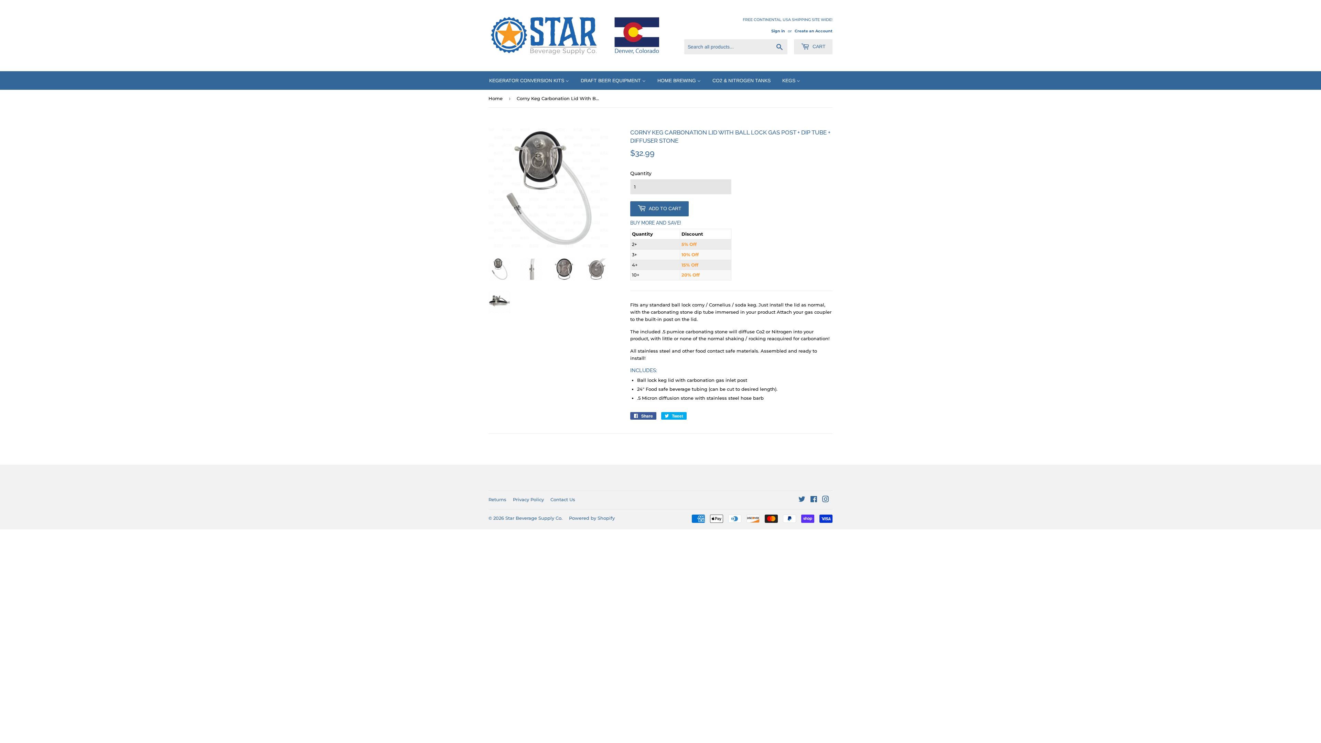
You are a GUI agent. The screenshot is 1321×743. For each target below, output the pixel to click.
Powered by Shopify (592, 518)
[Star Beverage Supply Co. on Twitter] (801, 500)
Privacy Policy (528, 499)
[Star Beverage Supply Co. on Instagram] (825, 500)
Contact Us (562, 499)
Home (495, 98)
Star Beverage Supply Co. (533, 518)
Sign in (778, 31)
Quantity (641, 173)
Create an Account (814, 31)
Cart (818, 46)
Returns (497, 499)
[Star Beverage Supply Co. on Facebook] (813, 500)
